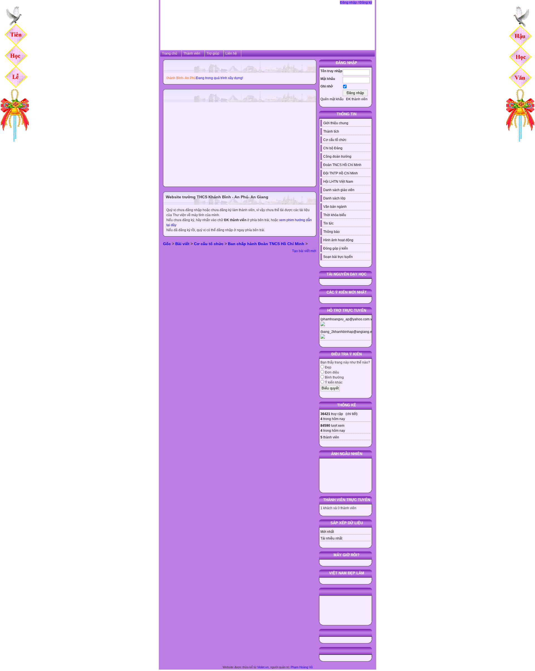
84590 (325, 426)
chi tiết (351, 414)
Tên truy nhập (331, 71)
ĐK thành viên (357, 99)
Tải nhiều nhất (331, 538)
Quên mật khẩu (332, 99)
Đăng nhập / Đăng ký (356, 2)
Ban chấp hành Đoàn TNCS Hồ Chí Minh (266, 243)
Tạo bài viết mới (304, 251)
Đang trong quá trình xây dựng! (207, 78)
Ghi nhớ (326, 86)
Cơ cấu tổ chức (208, 243)
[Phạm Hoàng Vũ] (15, 143)
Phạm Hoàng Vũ (302, 667)
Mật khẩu (327, 79)
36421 (325, 414)
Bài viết (182, 243)
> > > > (235, 243)
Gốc (167, 243)
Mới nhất (327, 532)
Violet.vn (263, 667)
